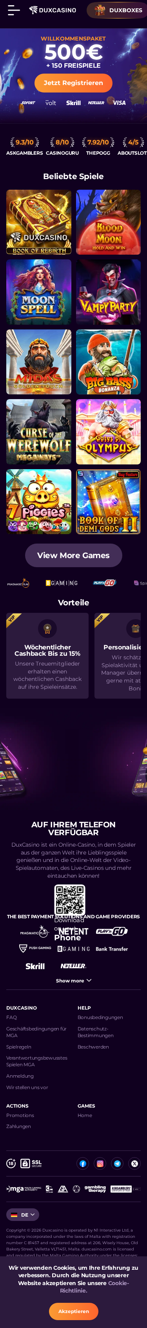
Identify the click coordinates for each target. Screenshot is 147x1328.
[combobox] (22, 1214)
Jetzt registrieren (73, 83)
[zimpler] (112, 948)
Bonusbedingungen (100, 1017)
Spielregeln (18, 1047)
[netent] (74, 931)
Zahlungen (18, 1126)
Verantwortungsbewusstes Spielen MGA (36, 1061)
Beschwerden (93, 1047)
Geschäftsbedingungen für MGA (36, 1032)
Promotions (20, 1115)
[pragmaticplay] (35, 931)
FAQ (11, 1017)
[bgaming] (74, 948)
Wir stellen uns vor (27, 1087)
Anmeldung (20, 1076)
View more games (73, 555)
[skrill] (35, 965)
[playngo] (112, 931)
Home (85, 1115)
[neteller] (74, 965)
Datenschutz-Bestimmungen (96, 1032)
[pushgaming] (35, 948)
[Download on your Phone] (73, 893)
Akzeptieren (73, 1311)
